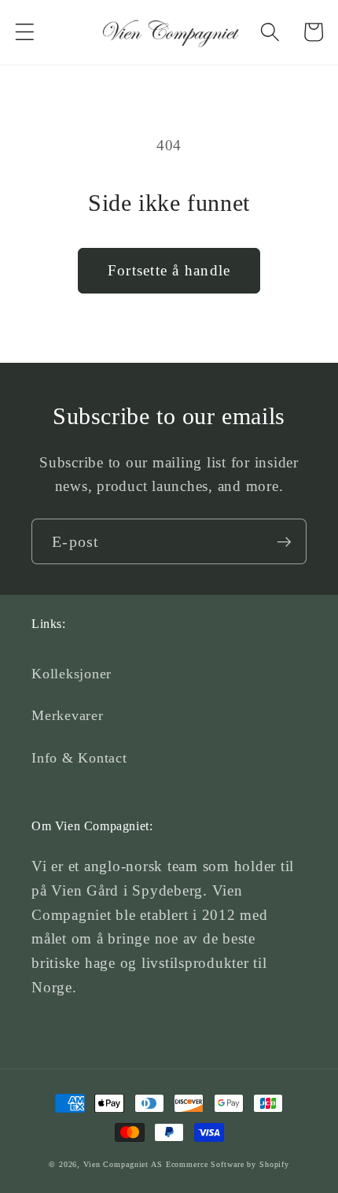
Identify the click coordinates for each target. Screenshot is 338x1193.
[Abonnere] (284, 541)
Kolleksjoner (71, 673)
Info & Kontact (79, 758)
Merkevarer (67, 715)
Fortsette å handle (169, 270)
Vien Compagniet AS (123, 1164)
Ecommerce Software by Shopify (227, 1164)
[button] (24, 32)
